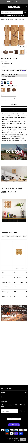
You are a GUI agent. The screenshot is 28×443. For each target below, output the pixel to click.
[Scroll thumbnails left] (2, 52)
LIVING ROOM (9, 19)
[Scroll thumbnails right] (26, 52)
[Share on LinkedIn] (8, 82)
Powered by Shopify (14, 440)
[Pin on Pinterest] (11, 82)
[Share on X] (5, 82)
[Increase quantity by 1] (14, 98)
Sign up (22, 411)
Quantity (3, 95)
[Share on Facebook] (2, 82)
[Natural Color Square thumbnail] (21, 51)
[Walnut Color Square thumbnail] (5, 51)
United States (13, 419)
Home (2, 19)
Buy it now (14, 110)
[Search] (25, 12)
